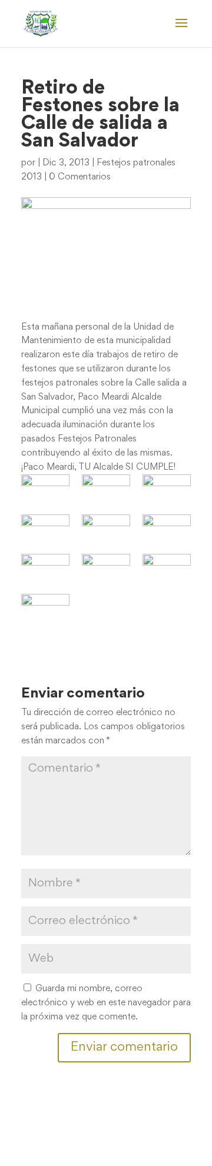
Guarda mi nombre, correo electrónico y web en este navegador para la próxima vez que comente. (106, 1003)
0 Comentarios (80, 177)
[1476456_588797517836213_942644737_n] (106, 567)
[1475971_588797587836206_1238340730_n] (45, 567)
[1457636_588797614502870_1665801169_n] (167, 487)
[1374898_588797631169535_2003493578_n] (45, 487)
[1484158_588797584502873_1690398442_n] (167, 567)
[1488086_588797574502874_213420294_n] (45, 607)
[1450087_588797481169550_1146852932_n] (106, 487)
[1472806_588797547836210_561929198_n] (167, 528)
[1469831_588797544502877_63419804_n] (106, 528)
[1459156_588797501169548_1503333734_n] (45, 528)
